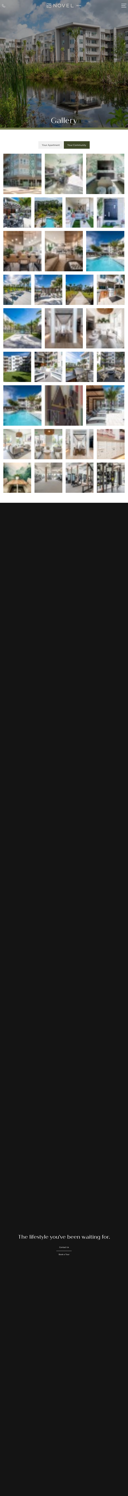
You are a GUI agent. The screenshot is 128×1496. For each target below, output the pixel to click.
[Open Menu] (123, 5)
